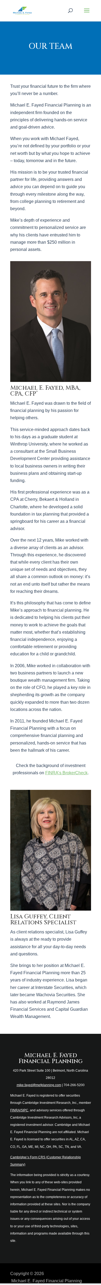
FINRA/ (15, 1110)
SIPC (24, 1110)
